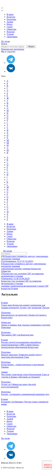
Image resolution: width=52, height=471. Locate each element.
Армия (10, 22)
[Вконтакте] (11, 71)
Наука (9, 24)
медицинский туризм (33, 286)
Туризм (10, 34)
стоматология (16, 286)
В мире (10, 14)
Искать (31, 47)
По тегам (5, 41)
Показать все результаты (12, 49)
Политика (11, 19)
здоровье (26, 268)
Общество (11, 29)
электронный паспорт (11, 268)
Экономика (12, 37)
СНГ (46, 286)
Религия (10, 32)
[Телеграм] (11, 63)
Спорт (10, 27)
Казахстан (36, 268)
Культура (11, 17)
